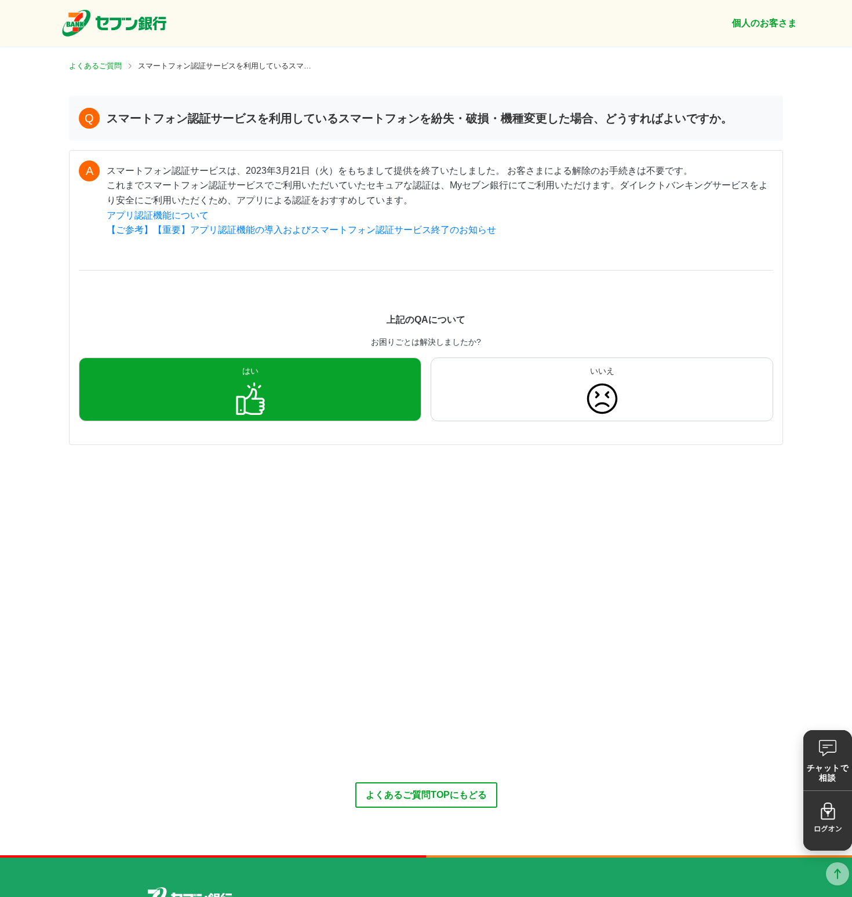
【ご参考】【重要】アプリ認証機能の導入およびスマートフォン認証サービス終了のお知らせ (301, 230)
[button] (827, 760)
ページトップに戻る (837, 873)
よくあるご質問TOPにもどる (426, 795)
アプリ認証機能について (158, 215)
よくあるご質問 (95, 65)
